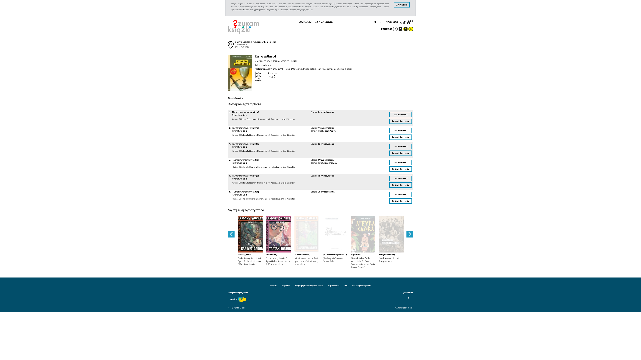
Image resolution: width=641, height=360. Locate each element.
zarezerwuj (401, 115)
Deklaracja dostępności (361, 285)
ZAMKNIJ (401, 5)
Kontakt (273, 285)
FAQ (346, 285)
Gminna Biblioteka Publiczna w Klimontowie (255, 42)
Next (409, 234)
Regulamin (286, 285)
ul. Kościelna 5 (241, 44)
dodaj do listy (400, 121)
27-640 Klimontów (242, 47)
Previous (231, 234)
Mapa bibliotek (334, 285)
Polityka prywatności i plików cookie (309, 285)
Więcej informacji (235, 98)
